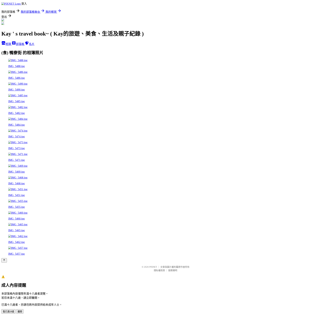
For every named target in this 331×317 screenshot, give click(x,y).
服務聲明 (172, 270)
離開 (20, 311)
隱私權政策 (159, 270)
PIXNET (153, 267)
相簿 (9, 44)
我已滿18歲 (8, 311)
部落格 (20, 44)
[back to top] (4, 260)
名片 (31, 44)
